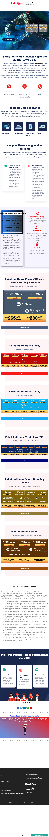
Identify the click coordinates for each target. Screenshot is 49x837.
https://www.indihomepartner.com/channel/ (17, 636)
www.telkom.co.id (4, 778)
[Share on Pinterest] (31, 708)
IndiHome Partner (31, 3)
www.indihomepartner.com (7, 788)
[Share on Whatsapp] (27, 708)
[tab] (12, 213)
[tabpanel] (12, 250)
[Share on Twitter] (21, 708)
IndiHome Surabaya (40, 63)
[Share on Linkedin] (24, 708)
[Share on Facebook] (18, 708)
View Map (28, 779)
